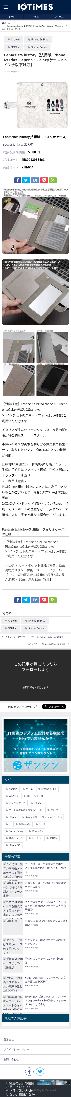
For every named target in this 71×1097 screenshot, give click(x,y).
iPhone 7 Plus (48, 789)
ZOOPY (54, 810)
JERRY (15, 47)
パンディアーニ (17, 803)
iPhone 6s (37, 831)
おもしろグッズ (35, 796)
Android (15, 39)
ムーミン (36, 838)
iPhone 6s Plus (39, 39)
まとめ (29, 789)
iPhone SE (14, 845)
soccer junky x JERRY (18, 144)
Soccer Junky (39, 47)
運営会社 (9, 1039)
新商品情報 (24, 824)
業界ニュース (16, 838)
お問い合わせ (11, 1059)
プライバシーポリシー (16, 1049)
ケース (42, 824)
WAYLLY (13, 796)
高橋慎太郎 (31, 817)
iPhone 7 (39, 803)
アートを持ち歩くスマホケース (25, 810)
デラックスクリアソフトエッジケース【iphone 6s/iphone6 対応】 (34, 637)
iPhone (13, 817)
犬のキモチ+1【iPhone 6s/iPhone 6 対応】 (46, 644)
